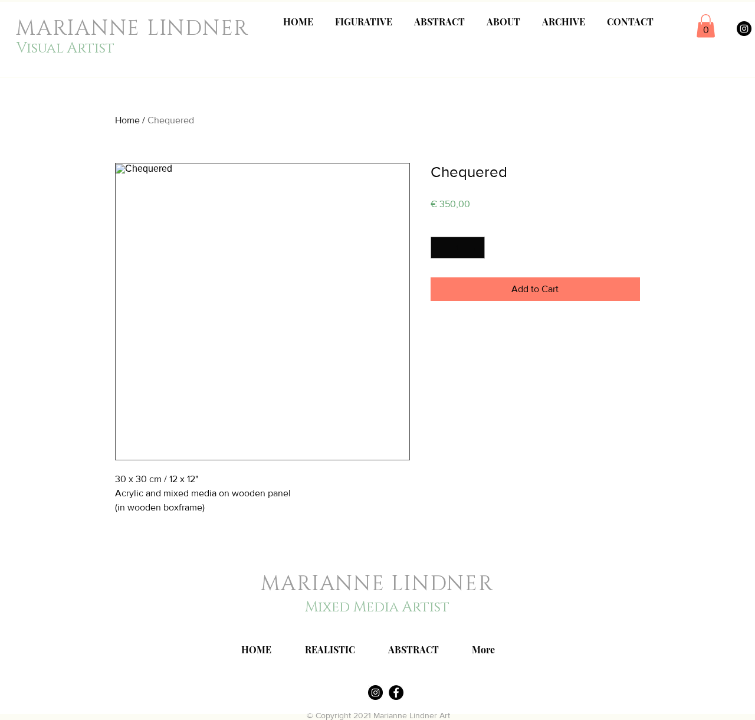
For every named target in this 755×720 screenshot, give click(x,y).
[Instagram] (744, 28)
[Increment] (475, 247)
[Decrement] (439, 247)
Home (127, 120)
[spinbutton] (457, 247)
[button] (705, 25)
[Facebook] (396, 692)
